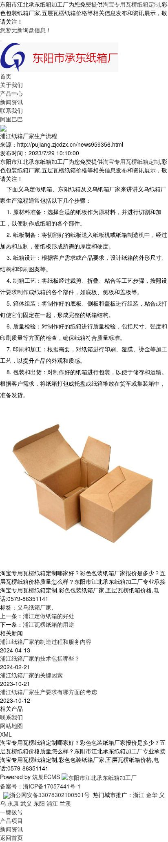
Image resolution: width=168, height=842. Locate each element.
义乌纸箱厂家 (34, 607)
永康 (13, 803)
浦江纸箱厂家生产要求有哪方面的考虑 (48, 692)
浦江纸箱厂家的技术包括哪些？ (40, 658)
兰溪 (65, 803)
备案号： (11, 786)
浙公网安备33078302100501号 (50, 795)
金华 (151, 795)
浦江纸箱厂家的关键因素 (31, 675)
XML (6, 734)
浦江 (52, 803)
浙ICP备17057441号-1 (52, 786)
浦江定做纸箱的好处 (48, 616)
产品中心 (11, 93)
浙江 (138, 795)
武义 (26, 803)
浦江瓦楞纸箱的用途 (48, 624)
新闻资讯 (11, 102)
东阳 (39, 803)
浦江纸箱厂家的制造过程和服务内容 (45, 641)
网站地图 (11, 725)
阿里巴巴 (11, 119)
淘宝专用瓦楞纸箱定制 (131, 4)
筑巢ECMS (46, 777)
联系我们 (11, 110)
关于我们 (11, 84)
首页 (5, 76)
